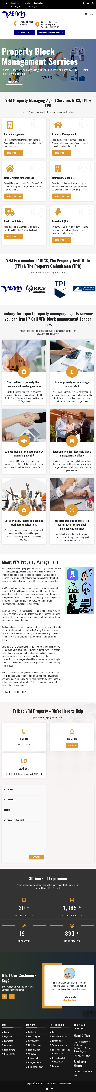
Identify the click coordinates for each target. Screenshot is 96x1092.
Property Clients (34, 1049)
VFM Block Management (50, 33)
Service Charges (34, 1040)
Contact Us (24, 33)
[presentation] (4, 996)
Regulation (15, 2)
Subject (7, 809)
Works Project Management (19, 178)
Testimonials (69, 997)
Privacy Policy (57, 1040)
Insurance (56, 1066)
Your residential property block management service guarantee (24, 384)
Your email (8, 799)
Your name (8, 789)
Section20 (32, 1032)
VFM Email (72, 745)
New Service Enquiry (59, 1036)
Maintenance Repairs (63, 178)
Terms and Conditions (60, 1045)
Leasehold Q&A (31, 6)
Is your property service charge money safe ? (72, 384)
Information (26, 2)
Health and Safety (14, 221)
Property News (17, 6)
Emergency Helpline (35, 1062)
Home (54, 1032)
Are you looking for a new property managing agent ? (24, 453)
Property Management (64, 134)
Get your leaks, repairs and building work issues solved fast (24, 522)
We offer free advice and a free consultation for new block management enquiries (72, 524)
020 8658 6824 (26, 24)
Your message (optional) (14, 819)
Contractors (38, 2)
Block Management (14, 134)
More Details (12, 153)
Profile (5, 2)
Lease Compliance (34, 1036)
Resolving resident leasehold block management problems (72, 453)
